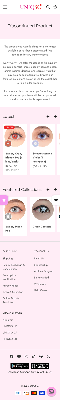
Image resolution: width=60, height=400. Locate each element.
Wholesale (40, 284)
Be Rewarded (41, 277)
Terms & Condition (13, 292)
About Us (8, 320)
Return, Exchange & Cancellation (14, 267)
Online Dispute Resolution (11, 300)
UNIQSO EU (10, 339)
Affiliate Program (43, 271)
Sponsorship (41, 265)
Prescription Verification (9, 277)
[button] (51, 391)
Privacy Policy (10, 286)
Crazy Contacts (42, 226)
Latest (8, 116)
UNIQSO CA (10, 332)
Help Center (41, 290)
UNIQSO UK (10, 326)
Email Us (39, 258)
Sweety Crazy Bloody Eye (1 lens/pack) (13, 157)
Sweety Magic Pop (13, 229)
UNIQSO (34, 385)
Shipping (8, 258)
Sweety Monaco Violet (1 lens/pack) (42, 157)
